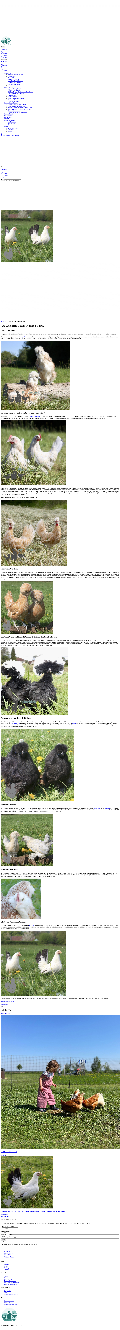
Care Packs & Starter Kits (15, 100)
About (6, 126)
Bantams (6, 1278)
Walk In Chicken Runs (14, 111)
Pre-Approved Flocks (14, 84)
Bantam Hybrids (8, 1279)
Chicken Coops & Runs (10, 103)
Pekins (74, 723)
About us (6, 1264)
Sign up (3, 1239)
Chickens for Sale (9, 73)
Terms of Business (9, 1257)
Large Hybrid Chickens (14, 82)
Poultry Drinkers (12, 96)
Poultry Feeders (12, 95)
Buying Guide (8, 117)
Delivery (6, 118)
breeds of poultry (21, 337)
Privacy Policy (8, 1256)
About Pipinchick (12, 128)
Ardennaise (97, 808)
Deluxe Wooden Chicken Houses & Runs (19, 109)
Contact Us (11, 129)
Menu (2, 46)
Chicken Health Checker (11, 1294)
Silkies (6, 1276)
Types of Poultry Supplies (15, 89)
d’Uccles (31, 925)
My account (7, 1254)
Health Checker (8, 115)
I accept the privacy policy (11, 1237)
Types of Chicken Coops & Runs (17, 104)
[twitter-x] (4, 1006)
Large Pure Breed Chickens (15, 81)
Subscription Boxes (13, 101)
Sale (9, 85)
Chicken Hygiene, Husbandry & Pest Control (20, 92)
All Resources (12, 122)
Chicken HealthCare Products (16, 98)
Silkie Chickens (12, 76)
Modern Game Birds (13, 79)
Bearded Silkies (15, 723)
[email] (1, 1006)
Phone (2, 1241)
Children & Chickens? (9, 1152)
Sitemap (6, 1269)
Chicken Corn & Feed (14, 90)
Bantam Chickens (13, 78)
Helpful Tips (11, 123)
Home (2, 321)
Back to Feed (4, 1004)
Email (5, 1231)
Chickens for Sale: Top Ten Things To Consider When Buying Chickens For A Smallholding (34, 1211)
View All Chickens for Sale (15, 74)
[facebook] (2, 1006)
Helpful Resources (9, 120)
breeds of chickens (35, 416)
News (9, 125)
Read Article (4, 1155)
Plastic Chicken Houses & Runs (16, 106)
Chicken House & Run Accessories (17, 112)
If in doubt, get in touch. (7, 1001)
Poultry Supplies (8, 87)
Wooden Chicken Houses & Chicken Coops (20, 107)
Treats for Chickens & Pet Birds (16, 93)
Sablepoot (107, 808)
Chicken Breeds (8, 114)
